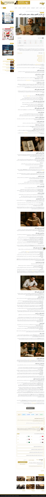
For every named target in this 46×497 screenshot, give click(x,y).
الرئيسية (43, 11)
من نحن (3, 495)
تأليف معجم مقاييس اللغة (40, 56)
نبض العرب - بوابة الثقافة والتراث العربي (37, 495)
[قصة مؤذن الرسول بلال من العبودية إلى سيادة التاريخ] (40, 486)
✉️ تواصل (19, 45)
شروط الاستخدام (13, 495)
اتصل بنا (1, 495)
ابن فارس (42, 470)
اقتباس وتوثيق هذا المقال (30, 408)
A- (40, 45)
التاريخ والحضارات (40, 11)
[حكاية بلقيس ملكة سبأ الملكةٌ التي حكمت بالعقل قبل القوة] (30, 486)
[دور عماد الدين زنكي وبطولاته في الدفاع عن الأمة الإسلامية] (21, 486)
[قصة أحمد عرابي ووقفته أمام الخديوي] (21, 478)
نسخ (38, 45)
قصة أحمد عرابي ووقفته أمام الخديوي (21, 481)
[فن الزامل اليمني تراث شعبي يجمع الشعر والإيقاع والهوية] (12, 65)
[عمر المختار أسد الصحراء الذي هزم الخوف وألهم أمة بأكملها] (30, 478)
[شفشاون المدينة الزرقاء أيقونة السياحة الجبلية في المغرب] (12, 68)
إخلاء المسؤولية (6, 495)
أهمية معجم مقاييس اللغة (40, 55)
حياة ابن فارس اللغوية (40, 58)
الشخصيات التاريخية (36, 11)
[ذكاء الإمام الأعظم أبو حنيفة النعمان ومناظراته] (40, 478)
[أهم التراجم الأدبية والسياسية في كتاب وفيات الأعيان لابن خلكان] (12, 71)
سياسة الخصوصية (9, 495)
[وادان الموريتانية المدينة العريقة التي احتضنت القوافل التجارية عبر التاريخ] (12, 62)
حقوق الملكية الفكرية (17, 495)
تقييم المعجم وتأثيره (40, 57)
